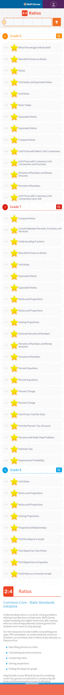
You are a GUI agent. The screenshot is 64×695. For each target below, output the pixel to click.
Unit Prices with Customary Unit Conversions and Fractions (35, 163)
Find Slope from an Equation (33, 562)
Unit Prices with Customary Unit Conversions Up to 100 (35, 197)
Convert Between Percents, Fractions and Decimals (39, 230)
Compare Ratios (26, 139)
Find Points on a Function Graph (34, 573)
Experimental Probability (31, 460)
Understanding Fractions (31, 241)
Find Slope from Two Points (32, 550)
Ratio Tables (24, 105)
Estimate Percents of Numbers (34, 333)
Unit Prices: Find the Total (31, 414)
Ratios (21, 70)
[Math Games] (32, 4)
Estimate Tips (25, 449)
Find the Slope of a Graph (31, 539)
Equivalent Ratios (27, 116)
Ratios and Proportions (30, 299)
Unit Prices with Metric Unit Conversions (39, 151)
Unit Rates (23, 93)
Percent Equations (28, 368)
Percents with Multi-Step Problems (36, 437)
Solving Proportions (28, 322)
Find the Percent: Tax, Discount (34, 425)
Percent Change (26, 391)
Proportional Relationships (32, 527)
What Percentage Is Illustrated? (34, 47)
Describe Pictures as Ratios (32, 59)
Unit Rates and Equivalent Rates (35, 82)
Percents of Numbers (29, 185)
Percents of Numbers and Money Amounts (35, 174)
